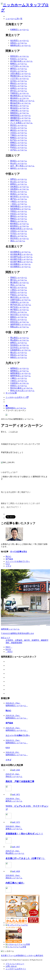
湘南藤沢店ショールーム (20, 118)
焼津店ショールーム (18, 194)
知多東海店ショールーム (20, 209)
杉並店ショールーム (18, 59)
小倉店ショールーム (18, 381)
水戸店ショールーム (18, 150)
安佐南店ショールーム (19, 345)
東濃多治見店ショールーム (21, 229)
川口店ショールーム (18, 128)
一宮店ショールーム (18, 204)
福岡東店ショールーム (19, 371)
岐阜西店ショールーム (19, 226)
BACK (8, 649)
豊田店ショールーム (18, 216)
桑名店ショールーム (18, 236)
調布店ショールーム (18, 83)
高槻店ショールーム (18, 278)
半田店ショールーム (18, 211)
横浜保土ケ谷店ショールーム (22, 101)
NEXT (9, 652)
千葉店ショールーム (18, 135)
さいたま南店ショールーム (21, 123)
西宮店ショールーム (18, 319)
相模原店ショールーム (19, 113)
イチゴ (8, 566)
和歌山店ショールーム (19, 327)
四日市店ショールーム (19, 238)
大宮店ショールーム (18, 133)
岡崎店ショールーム (18, 219)
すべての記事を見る (18, 552)
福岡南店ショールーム (19, 368)
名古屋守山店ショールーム (21, 257)
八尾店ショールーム (18, 290)
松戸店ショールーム (18, 140)
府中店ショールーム (18, 91)
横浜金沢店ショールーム (20, 103)
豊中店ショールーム (18, 280)
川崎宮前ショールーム (19, 110)
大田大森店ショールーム (20, 73)
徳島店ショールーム (18, 357)
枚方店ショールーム (18, 287)
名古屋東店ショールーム (20, 264)
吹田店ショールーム (18, 292)
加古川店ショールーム (19, 315)
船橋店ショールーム (18, 138)
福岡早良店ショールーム (20, 376)
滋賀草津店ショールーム (20, 324)
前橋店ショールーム (18, 143)
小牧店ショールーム (18, 201)
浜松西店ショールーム (19, 189)
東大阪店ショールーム (19, 282)
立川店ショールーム (18, 81)
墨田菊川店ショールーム (20, 76)
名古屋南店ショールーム (20, 252)
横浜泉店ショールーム (19, 106)
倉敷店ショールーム (18, 343)
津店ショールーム (17, 241)
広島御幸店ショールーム (20, 350)
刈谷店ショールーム (18, 214)
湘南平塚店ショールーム (20, 120)
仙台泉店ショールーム (19, 40)
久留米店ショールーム (19, 383)
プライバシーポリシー (15, 964)
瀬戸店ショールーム (18, 199)
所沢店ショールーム (18, 125)
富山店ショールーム (18, 163)
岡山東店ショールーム (19, 338)
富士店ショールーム (18, 182)
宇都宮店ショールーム (19, 93)
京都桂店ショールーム (19, 302)
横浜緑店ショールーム (19, 108)
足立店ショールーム (18, 71)
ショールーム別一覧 (14, 19)
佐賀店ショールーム (18, 386)
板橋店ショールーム (18, 64)
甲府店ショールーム (18, 147)
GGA (8, 564)
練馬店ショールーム (18, 69)
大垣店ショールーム (18, 231)
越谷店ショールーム (18, 130)
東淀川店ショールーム (19, 297)
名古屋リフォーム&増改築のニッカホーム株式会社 (22, 955)
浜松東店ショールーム (19, 187)
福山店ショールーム (18, 352)
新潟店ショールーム (18, 161)
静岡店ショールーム (18, 184)
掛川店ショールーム (18, 192)
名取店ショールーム (18, 43)
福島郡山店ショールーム (20, 45)
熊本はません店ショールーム (22, 391)
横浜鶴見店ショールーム (20, 96)
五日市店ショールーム (19, 348)
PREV (9, 647)
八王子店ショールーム (19, 78)
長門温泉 (9, 559)
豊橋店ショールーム (18, 221)
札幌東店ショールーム (19, 30)
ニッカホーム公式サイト (16, 397)
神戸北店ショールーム (19, 307)
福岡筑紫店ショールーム (20, 373)
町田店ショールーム (18, 86)
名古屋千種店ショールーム (21, 262)
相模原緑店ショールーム (20, 115)
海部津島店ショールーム (20, 206)
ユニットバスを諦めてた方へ (18, 561)
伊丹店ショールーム (18, 312)
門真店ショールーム (18, 295)
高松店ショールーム (18, 355)
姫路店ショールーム (18, 317)
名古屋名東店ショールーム (21, 254)
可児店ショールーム (18, 233)
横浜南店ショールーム (19, 98)
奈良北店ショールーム (19, 322)
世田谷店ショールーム (19, 56)
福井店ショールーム (18, 168)
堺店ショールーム (17, 285)
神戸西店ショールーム (19, 310)
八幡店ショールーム (18, 378)
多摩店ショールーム (18, 88)
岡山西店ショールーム (19, 340)
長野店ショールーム (18, 179)
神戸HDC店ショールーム (20, 305)
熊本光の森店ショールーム (21, 388)
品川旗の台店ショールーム (21, 61)
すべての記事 (11, 393)
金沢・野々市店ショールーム (22, 166)
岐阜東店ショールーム (19, 224)
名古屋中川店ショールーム (21, 259)
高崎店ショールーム (18, 145)
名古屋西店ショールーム (20, 267)
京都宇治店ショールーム (20, 300)
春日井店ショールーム (19, 196)
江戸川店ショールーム (19, 66)
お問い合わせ (11, 966)
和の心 (8, 556)
